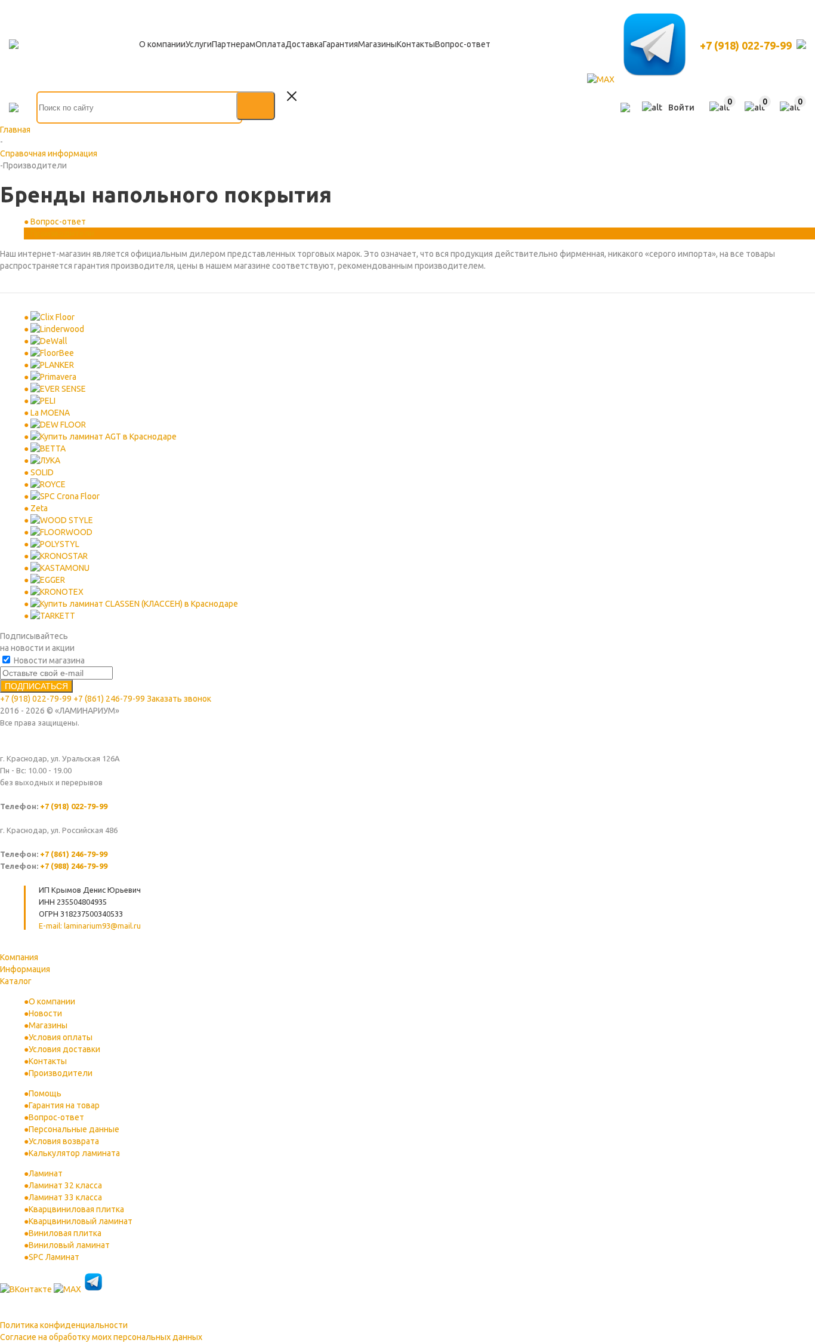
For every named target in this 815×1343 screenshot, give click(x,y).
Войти (681, 107)
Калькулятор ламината (74, 1153)
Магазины (48, 1025)
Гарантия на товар (64, 1105)
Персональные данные (74, 1129)
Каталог (16, 981)
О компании (52, 1001)
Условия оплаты (60, 1037)
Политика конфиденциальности (64, 1325)
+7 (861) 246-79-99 (109, 698)
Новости (45, 1013)
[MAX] (601, 79)
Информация (25, 969)
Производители (60, 1073)
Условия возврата (64, 1141)
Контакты (48, 1061)
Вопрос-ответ (56, 1117)
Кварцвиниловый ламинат (80, 1221)
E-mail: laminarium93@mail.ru (90, 925)
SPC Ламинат (54, 1257)
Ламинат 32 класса (65, 1185)
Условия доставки (64, 1049)
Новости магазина (48, 660)
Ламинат (46, 1173)
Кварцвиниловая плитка (76, 1209)
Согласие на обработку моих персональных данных (101, 1337)
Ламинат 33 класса (65, 1197)
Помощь (45, 1093)
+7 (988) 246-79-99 (73, 866)
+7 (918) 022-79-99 (746, 45)
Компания (19, 957)
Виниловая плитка (65, 1233)
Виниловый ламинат (69, 1245)
